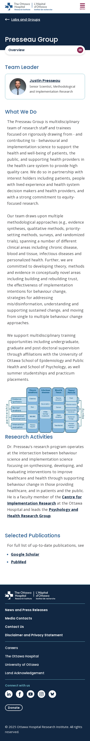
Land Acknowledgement (24, 673)
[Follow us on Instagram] (41, 694)
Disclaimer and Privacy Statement (34, 635)
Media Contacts (18, 618)
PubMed (18, 561)
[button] (45, 50)
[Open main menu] (82, 6)
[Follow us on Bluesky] (52, 694)
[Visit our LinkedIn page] (9, 694)
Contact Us (14, 627)
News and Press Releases (26, 610)
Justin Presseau (45, 80)
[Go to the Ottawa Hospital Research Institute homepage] (28, 6)
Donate (14, 708)
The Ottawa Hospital (22, 656)
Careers (11, 648)
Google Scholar (25, 554)
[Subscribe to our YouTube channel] (30, 694)
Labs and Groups (25, 20)
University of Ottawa (22, 665)
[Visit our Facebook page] (19, 694)
